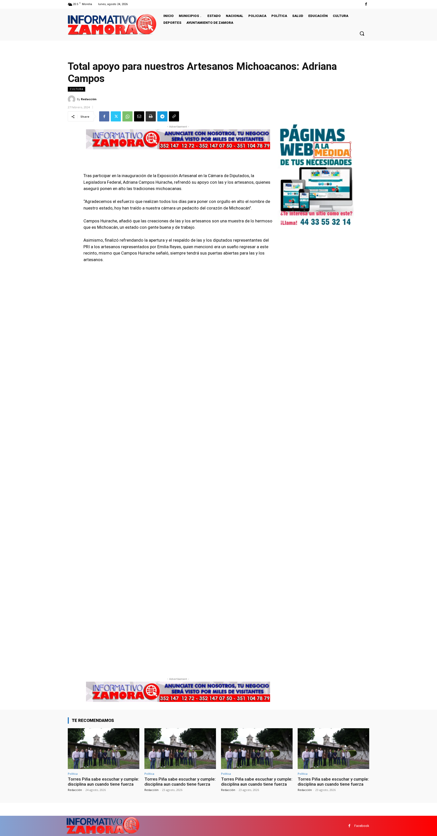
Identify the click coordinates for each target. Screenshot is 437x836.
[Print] (151, 116)
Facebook (361, 826)
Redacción (89, 99)
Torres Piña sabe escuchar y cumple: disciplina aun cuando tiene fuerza (103, 782)
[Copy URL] (174, 116)
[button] (362, 33)
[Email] (139, 116)
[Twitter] (116, 116)
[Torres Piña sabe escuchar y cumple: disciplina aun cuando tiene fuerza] (103, 748)
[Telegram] (162, 116)
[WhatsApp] (127, 116)
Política (73, 773)
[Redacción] (72, 99)
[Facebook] (366, 4)
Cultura (76, 89)
